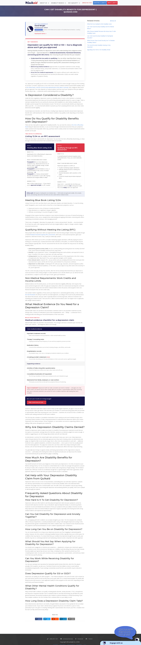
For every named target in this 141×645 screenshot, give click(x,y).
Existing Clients (100, 3)
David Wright (40, 26)
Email (72, 619)
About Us (43, 3)
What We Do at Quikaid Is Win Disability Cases (99, 24)
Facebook (40, 619)
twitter (91, 639)
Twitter (48, 619)
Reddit (56, 619)
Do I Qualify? (73, 3)
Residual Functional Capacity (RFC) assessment (42, 234)
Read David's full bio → (40, 33)
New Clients (112, 3)
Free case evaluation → (36, 402)
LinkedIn (64, 619)
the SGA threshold (30, 294)
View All (113, 21)
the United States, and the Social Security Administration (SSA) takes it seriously (47, 87)
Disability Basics (57, 3)
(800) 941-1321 (87, 3)
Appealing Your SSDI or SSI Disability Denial (98, 49)
